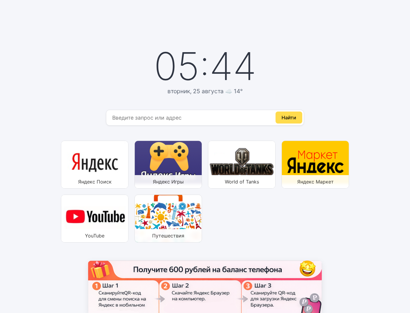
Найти (289, 118)
